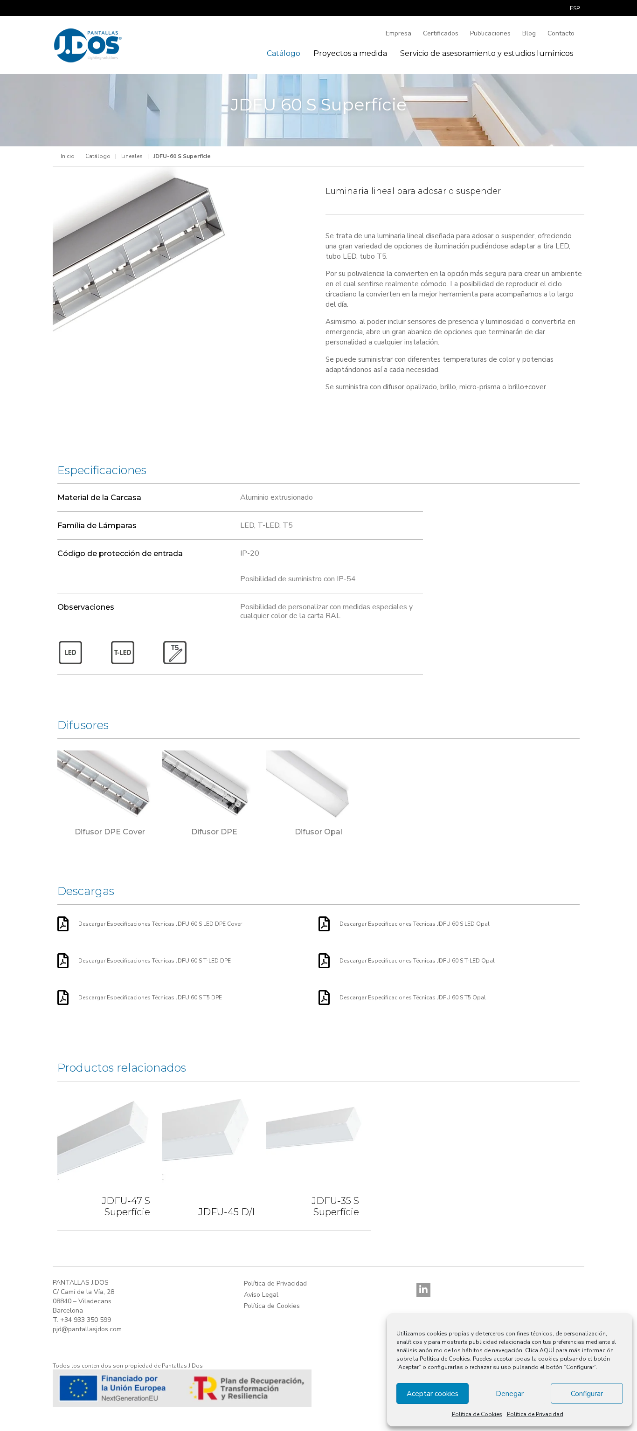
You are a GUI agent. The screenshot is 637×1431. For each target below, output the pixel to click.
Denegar (510, 1393)
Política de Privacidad (535, 1414)
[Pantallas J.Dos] (88, 44)
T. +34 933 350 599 (82, 1319)
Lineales (132, 156)
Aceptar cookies (432, 1393)
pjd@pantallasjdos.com (87, 1329)
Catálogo (283, 53)
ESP (575, 8)
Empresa (398, 33)
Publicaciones (490, 33)
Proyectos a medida (350, 53)
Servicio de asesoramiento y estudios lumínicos (486, 53)
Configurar (587, 1393)
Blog (529, 33)
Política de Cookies (477, 1414)
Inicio (68, 156)
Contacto (561, 33)
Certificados (440, 33)
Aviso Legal (261, 1294)
